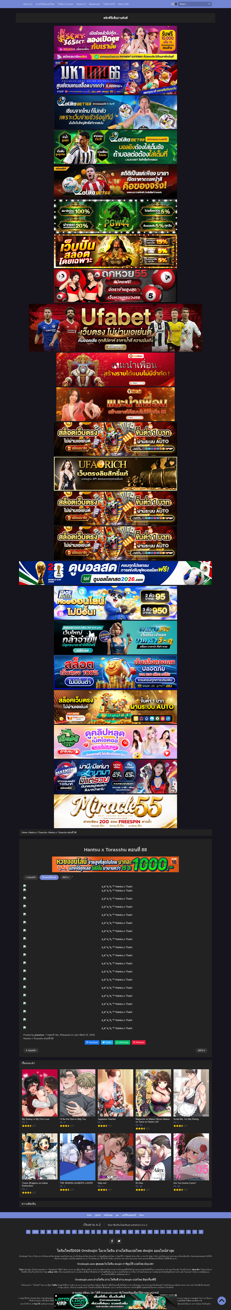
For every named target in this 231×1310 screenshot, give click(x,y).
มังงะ (89, 1215)
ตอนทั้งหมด (50, 877)
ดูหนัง (98, 1215)
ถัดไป (65, 877)
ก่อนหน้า (31, 877)
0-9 (35, 1232)
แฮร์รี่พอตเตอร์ (129, 1215)
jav (117, 1215)
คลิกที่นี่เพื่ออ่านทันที (115, 17)
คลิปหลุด (108, 1215)
